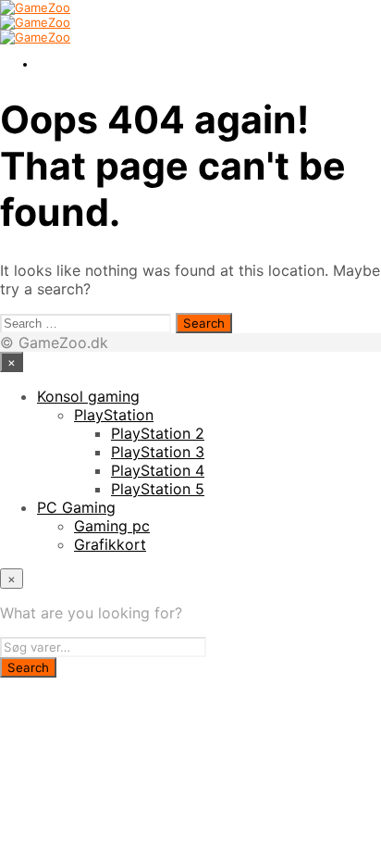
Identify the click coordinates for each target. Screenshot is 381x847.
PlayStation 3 (157, 451)
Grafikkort (110, 544)
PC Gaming (76, 507)
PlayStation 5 (157, 489)
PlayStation (114, 414)
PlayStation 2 (157, 433)
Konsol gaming (88, 396)
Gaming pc (112, 526)
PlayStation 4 (157, 470)
